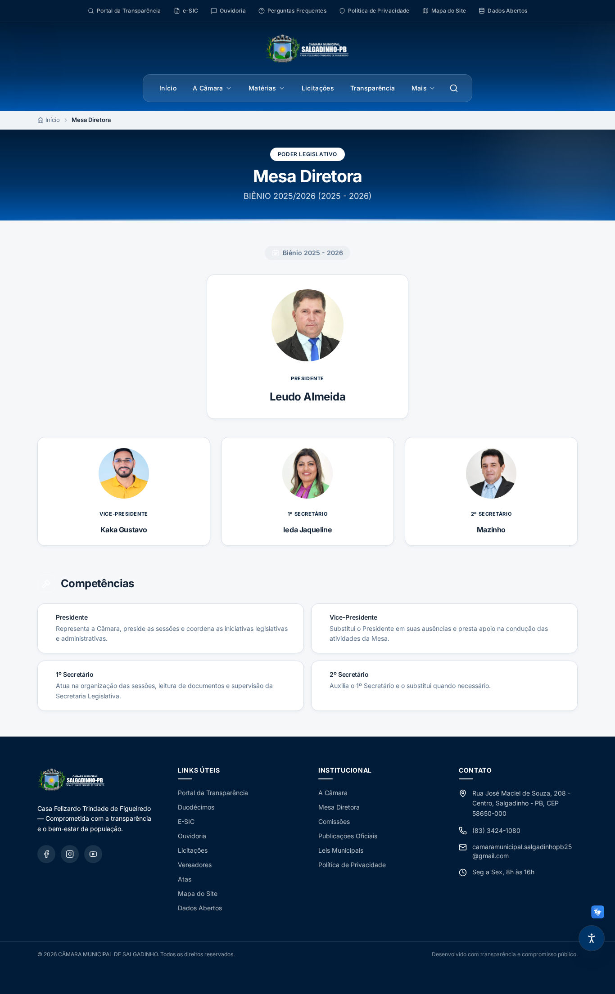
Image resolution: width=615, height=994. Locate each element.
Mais (419, 88)
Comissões (334, 821)
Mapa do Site (197, 893)
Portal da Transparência (213, 792)
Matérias (262, 88)
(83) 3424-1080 (496, 830)
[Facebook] (46, 854)
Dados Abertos (200, 908)
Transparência (372, 88)
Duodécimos (196, 807)
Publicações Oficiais (347, 836)
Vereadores (195, 864)
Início (167, 88)
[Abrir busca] (454, 88)
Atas (184, 879)
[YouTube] (93, 854)
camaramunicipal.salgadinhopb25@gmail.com (522, 851)
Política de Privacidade (352, 864)
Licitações (318, 88)
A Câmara (208, 88)
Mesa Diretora (339, 807)
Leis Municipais (340, 850)
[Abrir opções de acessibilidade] (591, 938)
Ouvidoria (192, 836)
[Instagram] (70, 854)
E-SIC (186, 821)
